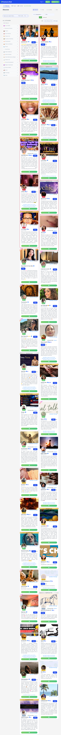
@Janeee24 (43, 233)
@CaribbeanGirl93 (44, 701)
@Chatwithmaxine (44, 420)
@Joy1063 (42, 383)
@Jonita (22, 413)
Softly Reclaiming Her (45, 581)
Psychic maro (44, 382)
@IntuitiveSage (23, 230)
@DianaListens (43, 490)
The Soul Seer (24, 302)
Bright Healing (44, 453)
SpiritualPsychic (24, 155)
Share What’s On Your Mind (27, 266)
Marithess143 (44, 562)
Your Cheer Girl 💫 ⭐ (26, 336)
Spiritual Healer (24, 41)
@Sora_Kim (23, 267)
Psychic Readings (45, 41)
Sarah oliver (23, 514)
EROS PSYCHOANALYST (46, 610)
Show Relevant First (48, 20)
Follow (33, 42)
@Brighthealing (43, 454)
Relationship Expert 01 (26, 80)
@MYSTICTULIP (43, 199)
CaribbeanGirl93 (44, 700)
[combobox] (49, 14)
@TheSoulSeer (23, 303)
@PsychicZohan (43, 161)
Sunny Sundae (24, 586)
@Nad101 (42, 642)
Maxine (42, 419)
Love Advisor (44, 160)
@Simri (42, 673)
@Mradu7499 (43, 343)
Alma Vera (23, 371)
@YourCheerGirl (24, 337)
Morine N (43, 84)
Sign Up (48, 1)
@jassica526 (43, 125)
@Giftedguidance (24, 680)
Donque (23, 412)
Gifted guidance (24, 679)
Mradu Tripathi (44, 342)
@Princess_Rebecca (44, 270)
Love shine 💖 (44, 526)
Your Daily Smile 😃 (45, 305)
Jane (42, 232)
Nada (42, 641)
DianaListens (44, 489)
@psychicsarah (23, 515)
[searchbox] (51, 14)
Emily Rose (23, 612)
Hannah (23, 191)
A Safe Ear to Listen (45, 269)
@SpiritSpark (23, 81)
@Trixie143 (42, 563)
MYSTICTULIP (44, 198)
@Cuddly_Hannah (24, 192)
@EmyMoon (23, 485)
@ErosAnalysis (43, 611)
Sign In (41, 1)
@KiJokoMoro (23, 641)
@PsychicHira (23, 156)
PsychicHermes (24, 448)
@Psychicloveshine (44, 527)
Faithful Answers (25, 717)
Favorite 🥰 (24, 119)
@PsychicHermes (24, 449)
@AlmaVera (23, 372)
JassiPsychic (44, 124)
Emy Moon (23, 484)
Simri (42, 672)
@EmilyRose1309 (24, 613)
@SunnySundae (23, 587)
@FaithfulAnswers (24, 718)
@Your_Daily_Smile (44, 306)
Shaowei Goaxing (25, 550)
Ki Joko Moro (24, 640)
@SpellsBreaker (23, 42)
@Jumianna (23, 120)
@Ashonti (42, 582)
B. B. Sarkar (23, 229)
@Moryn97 (42, 85)
